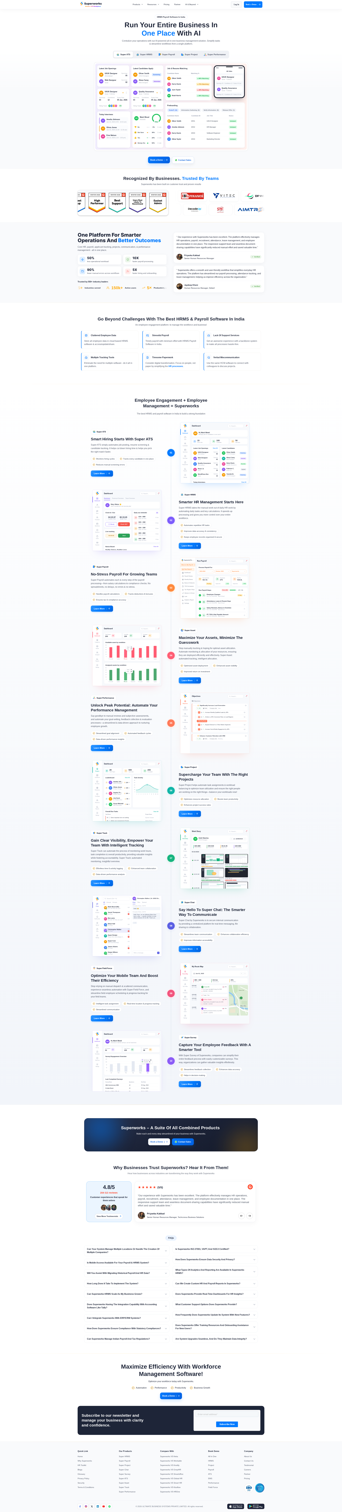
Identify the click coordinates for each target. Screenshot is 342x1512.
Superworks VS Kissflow (170, 1487)
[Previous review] (241, 1216)
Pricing (166, 4)
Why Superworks (85, 1461)
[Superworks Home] (91, 6)
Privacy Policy (83, 1478)
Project (211, 1465)
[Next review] (249, 1216)
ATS (210, 1474)
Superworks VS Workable (171, 1461)
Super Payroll (124, 1461)
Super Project (124, 1465)
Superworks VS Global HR (171, 1478)
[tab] (123, 54)
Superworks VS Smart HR (171, 1483)
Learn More (100, 473)
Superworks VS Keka (169, 1456)
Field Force (213, 1487)
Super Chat (124, 1470)
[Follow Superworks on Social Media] (109, 1506)
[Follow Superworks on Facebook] (80, 1506)
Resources (152, 4)
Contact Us (248, 1461)
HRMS (211, 1461)
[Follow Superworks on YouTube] (103, 1506)
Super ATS (123, 1478)
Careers (247, 1470)
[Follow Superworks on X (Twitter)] (91, 1506)
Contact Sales (184, 160)
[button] (126, 1250)
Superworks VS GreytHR (170, 1470)
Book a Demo (252, 4)
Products (137, 4)
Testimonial (249, 1465)
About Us (248, 1456)
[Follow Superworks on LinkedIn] (97, 1506)
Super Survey (124, 1474)
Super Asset (124, 1483)
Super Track (124, 1487)
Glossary (81, 1474)
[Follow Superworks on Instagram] (85, 1506)
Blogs (80, 1470)
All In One (212, 1456)
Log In (236, 4)
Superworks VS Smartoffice (171, 1474)
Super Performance (127, 1492)
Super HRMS (124, 1456)
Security (81, 1483)
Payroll (211, 1470)
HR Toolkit (82, 1465)
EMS (210, 1478)
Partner (177, 4)
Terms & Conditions (86, 1487)
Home (80, 1456)
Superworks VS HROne (170, 1492)
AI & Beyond (190, 4)
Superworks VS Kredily (169, 1465)
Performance (213, 1483)
